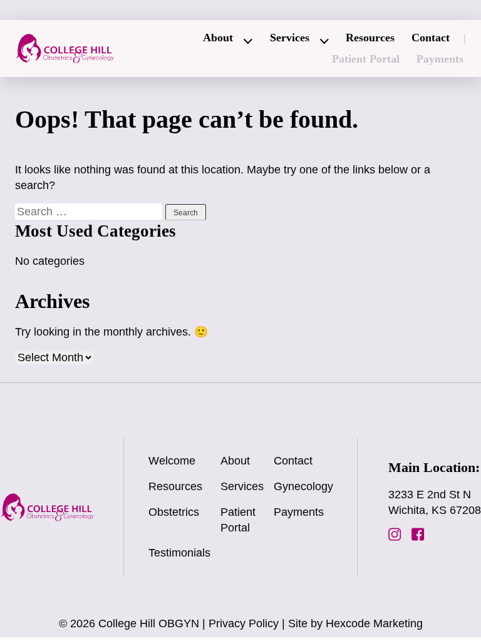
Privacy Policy (244, 623)
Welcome (171, 460)
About (218, 37)
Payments (439, 59)
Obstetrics (173, 512)
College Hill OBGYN (148, 623)
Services (289, 37)
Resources (370, 37)
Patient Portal (366, 59)
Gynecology (303, 486)
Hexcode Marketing (374, 623)
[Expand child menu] (248, 41)
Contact (430, 37)
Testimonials (179, 552)
